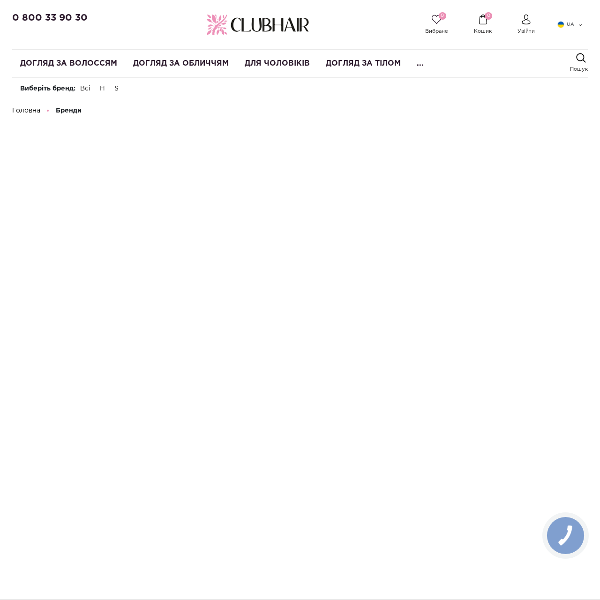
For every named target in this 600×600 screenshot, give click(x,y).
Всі (85, 88)
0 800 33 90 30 (50, 18)
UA (570, 24)
